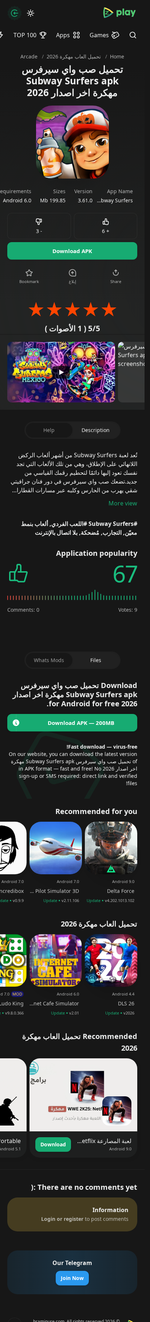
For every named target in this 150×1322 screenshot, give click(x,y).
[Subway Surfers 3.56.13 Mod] (16, 722)
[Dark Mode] (30, 13)
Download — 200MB (81, 722)
